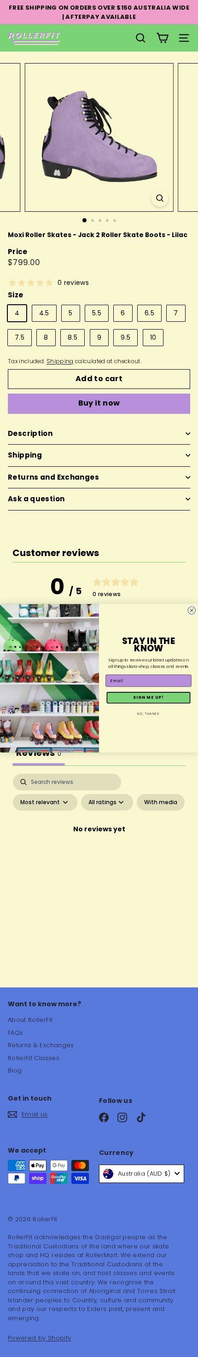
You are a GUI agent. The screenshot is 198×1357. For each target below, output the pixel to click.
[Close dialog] (192, 611)
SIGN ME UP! (148, 698)
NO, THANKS (148, 714)
